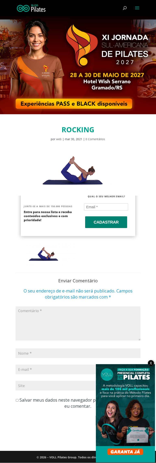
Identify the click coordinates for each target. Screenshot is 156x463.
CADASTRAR (106, 222)
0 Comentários (95, 139)
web (59, 139)
